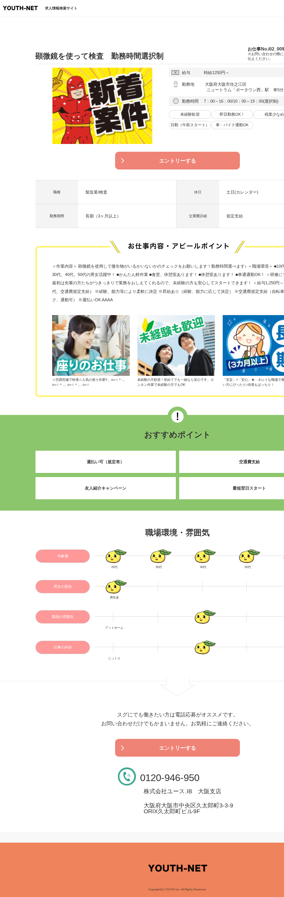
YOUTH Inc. (172, 889)
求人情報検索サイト (61, 8)
